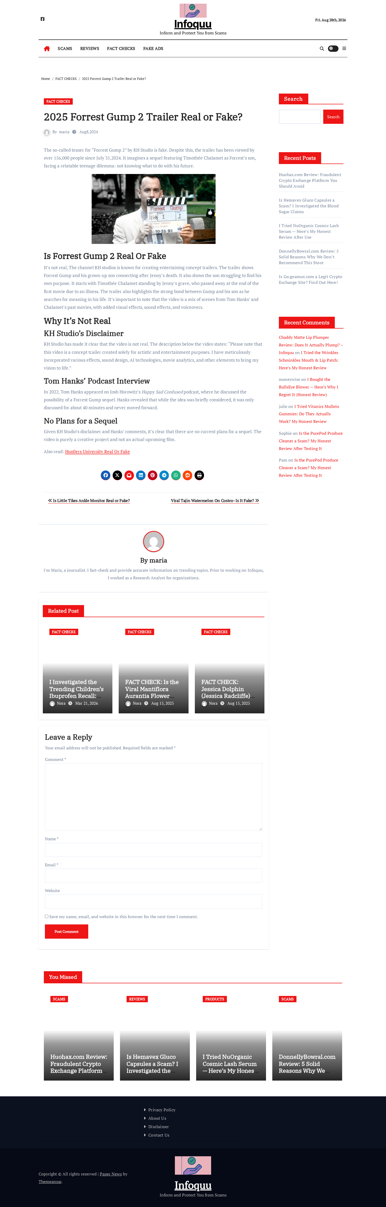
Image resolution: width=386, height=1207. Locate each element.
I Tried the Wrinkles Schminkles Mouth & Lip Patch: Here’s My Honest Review (308, 360)
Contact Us (158, 1135)
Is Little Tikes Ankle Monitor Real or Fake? (91, 500)
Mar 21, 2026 (86, 703)
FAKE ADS (153, 48)
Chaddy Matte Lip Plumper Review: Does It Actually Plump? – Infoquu (311, 344)
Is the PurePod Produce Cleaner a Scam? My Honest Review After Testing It (311, 440)
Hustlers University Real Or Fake (97, 451)
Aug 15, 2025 (162, 703)
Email (51, 865)
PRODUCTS (214, 998)
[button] (344, 48)
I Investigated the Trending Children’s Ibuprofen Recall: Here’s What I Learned (76, 695)
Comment (55, 759)
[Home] (47, 49)
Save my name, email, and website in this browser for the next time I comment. (123, 916)
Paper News (111, 1174)
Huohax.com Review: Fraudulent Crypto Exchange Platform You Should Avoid (310, 180)
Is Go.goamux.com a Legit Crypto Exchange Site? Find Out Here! (310, 279)
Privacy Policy (161, 1110)
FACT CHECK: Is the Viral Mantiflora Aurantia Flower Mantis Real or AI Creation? (152, 695)
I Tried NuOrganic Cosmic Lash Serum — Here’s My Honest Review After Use (309, 231)
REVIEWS (90, 48)
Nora (62, 703)
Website (52, 890)
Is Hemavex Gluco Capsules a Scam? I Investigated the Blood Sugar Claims (309, 205)
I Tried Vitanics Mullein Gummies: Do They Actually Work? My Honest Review (309, 414)
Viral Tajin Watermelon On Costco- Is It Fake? (213, 500)
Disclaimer (158, 1126)
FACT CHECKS (121, 48)
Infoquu (193, 23)
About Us (157, 1118)
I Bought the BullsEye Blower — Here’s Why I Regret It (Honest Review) (308, 386)
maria (64, 131)
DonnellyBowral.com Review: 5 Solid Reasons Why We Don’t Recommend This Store (309, 256)
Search (293, 98)
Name (52, 839)
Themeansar (50, 1181)
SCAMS (65, 48)
